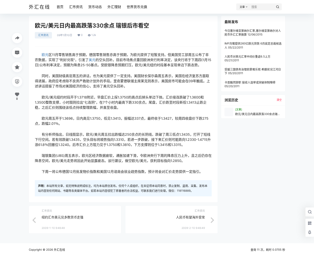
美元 (92, 60)
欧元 (45, 55)
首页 (60, 7)
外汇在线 (59, 249)
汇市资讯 (76, 7)
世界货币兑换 (137, 7)
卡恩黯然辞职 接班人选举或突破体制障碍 (249, 82)
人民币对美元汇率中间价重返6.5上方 (247, 56)
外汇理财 (114, 7)
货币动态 (95, 7)
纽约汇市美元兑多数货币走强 (62, 217)
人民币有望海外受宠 (190, 217)
